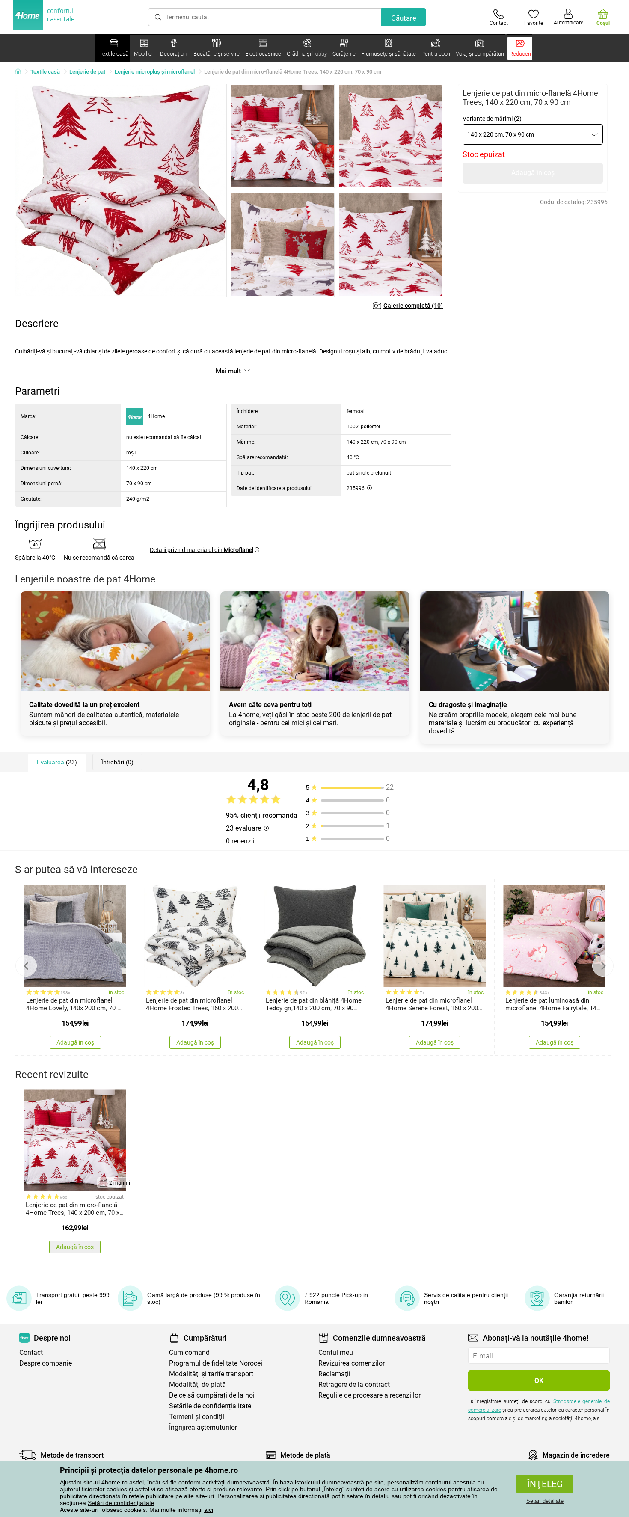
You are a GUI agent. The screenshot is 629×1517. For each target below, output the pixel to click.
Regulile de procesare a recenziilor (369, 1395)
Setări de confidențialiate (121, 1502)
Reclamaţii (334, 1374)
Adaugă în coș (533, 173)
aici (208, 1509)
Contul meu (335, 1352)
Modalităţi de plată (197, 1384)
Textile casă (45, 71)
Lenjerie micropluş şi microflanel (155, 71)
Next (603, 966)
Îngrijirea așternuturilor (203, 1427)
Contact (31, 1352)
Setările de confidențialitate (210, 1406)
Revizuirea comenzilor (351, 1363)
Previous (26, 966)
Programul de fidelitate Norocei (215, 1363)
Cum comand (189, 1352)
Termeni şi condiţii (196, 1416)
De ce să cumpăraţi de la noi (212, 1395)
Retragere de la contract (354, 1384)
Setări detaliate (545, 1501)
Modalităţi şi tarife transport (211, 1374)
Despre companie (45, 1363)
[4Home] (21, 72)
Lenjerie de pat (87, 71)
